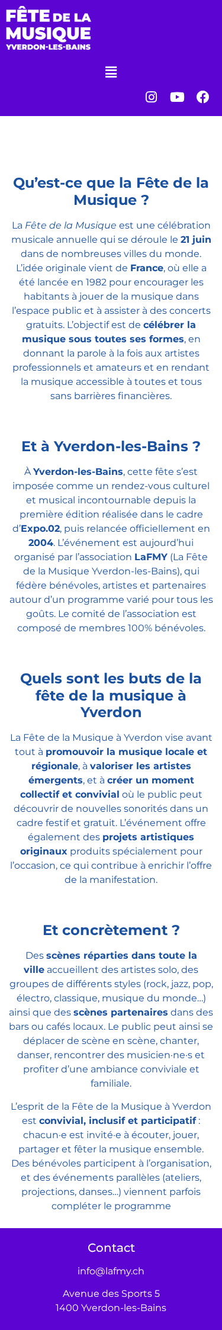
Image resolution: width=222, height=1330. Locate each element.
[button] (111, 73)
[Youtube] (177, 97)
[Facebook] (203, 97)
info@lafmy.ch (111, 1271)
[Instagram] (151, 97)
